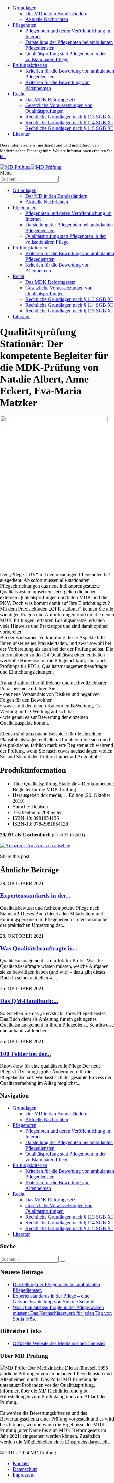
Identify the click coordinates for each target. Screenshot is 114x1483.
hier (3, 156)
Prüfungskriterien (30, 65)
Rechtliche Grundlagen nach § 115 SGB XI (69, 128)
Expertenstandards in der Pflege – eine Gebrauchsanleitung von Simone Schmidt (54, 1298)
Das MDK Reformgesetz (50, 99)
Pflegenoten (24, 25)
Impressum (24, 1475)
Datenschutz (25, 1469)
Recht (18, 94)
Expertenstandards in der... (35, 895)
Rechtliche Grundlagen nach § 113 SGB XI (69, 116)
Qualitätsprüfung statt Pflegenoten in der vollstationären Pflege (65, 56)
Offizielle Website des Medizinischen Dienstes (59, 1343)
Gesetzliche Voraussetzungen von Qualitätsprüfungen (58, 108)
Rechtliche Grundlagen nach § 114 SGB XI (69, 122)
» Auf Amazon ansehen (46, 845)
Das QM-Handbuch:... (29, 1001)
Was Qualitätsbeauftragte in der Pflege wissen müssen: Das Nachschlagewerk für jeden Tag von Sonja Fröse (62, 1313)
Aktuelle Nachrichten (46, 19)
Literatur (21, 134)
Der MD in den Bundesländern (56, 13)
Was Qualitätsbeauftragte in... (39, 948)
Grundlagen (24, 8)
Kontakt (21, 1463)
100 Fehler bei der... (25, 1053)
